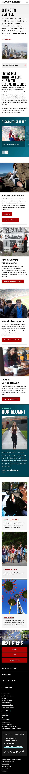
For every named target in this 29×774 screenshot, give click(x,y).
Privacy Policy (5, 764)
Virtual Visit (9, 617)
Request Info (14, 660)
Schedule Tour (10, 570)
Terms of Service (6, 766)
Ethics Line (4, 771)
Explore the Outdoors (10, 220)
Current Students (7, 700)
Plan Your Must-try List (11, 399)
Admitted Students (7, 696)
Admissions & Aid (9, 668)
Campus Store (6, 722)
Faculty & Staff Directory (9, 726)
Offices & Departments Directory (11, 728)
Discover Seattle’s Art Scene (13, 281)
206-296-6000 (10, 743)
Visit (14, 655)
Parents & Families (7, 705)
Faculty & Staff (6, 702)
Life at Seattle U (9, 681)
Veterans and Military (8, 707)
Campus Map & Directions (13, 746)
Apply (14, 649)
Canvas (4, 713)
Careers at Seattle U (8, 724)
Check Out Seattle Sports (11, 340)
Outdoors (7, 214)
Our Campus (7, 39)
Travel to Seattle (11, 520)
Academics (6, 675)
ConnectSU (5, 719)
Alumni (4, 698)
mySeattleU (5, 715)
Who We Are (7, 687)
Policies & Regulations (8, 761)
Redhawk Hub (6, 710)
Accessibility (5, 768)
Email (3, 717)
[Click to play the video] (13, 133)
